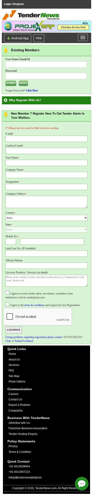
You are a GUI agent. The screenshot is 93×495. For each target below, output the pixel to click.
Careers (14, 394)
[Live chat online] (81, 483)
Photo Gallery (17, 381)
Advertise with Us (19, 422)
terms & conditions (34, 305)
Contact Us (15, 399)
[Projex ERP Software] (46, 26)
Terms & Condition (20, 451)
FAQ (11, 370)
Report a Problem (19, 405)
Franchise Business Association (28, 428)
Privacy (13, 446)
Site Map (14, 376)
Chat (7, 341)
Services (14, 365)
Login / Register (14, 4)
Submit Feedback (24, 341)
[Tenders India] (46, 15)
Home (12, 353)
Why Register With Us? (26, 100)
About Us (14, 359)
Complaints (16, 410)
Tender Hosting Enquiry (23, 434)
